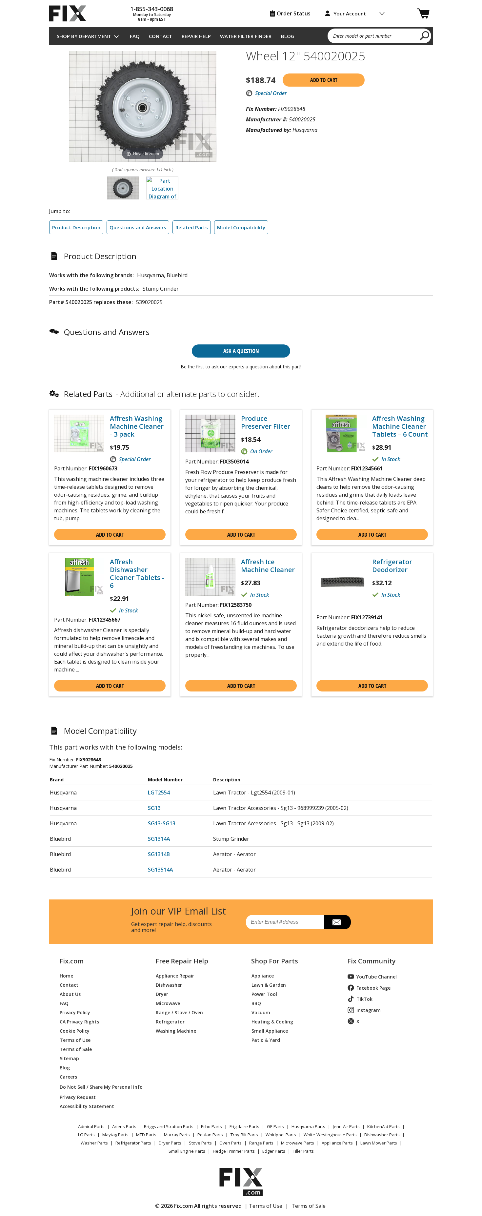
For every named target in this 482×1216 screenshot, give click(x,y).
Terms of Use (75, 1040)
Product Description (76, 227)
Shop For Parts (274, 961)
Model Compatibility (241, 227)
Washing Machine (176, 1030)
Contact (160, 36)
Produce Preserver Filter (265, 422)
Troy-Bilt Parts (244, 1135)
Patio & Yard (265, 1040)
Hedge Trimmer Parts (234, 1151)
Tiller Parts (303, 1151)
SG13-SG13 (161, 823)
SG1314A (159, 838)
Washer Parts (94, 1143)
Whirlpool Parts (281, 1135)
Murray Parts (177, 1135)
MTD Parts (146, 1135)
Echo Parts (211, 1126)
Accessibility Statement (87, 1106)
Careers (68, 1076)
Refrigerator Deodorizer (392, 566)
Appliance (262, 975)
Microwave (168, 1003)
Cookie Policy (75, 1030)
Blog (287, 36)
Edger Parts (273, 1151)
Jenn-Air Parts (346, 1126)
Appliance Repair (175, 975)
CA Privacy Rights (79, 1021)
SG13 (154, 808)
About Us (70, 994)
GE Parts (275, 1126)
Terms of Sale (76, 1049)
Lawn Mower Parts (378, 1143)
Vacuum (260, 1012)
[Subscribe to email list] (337, 922)
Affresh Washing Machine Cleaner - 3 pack (137, 426)
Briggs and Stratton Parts (168, 1126)
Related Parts (191, 227)
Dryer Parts (170, 1143)
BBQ (256, 1003)
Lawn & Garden (268, 984)
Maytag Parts (115, 1135)
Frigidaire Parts (244, 1126)
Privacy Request (78, 1097)
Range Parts (261, 1143)
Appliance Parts (337, 1143)
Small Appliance (269, 1030)
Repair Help (196, 36)
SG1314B (159, 854)
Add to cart (323, 80)
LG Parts (86, 1135)
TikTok (364, 999)
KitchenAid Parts (383, 1126)
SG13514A (160, 869)
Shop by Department (84, 36)
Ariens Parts (124, 1126)
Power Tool (264, 994)
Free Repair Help (181, 961)
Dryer (162, 994)
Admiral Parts (91, 1126)
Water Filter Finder (245, 36)
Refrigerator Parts (133, 1143)
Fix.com (71, 961)
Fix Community (371, 961)
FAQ (135, 36)
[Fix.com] (70, 13)
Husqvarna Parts (308, 1126)
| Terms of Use (263, 1205)
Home (66, 975)
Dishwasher (169, 984)
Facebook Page (373, 988)
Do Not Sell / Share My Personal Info (98, 1087)
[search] (424, 35)
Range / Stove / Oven (179, 1012)
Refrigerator (170, 1021)
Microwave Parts (297, 1143)
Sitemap (69, 1058)
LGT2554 (159, 792)
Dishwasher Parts (382, 1135)
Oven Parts (230, 1143)
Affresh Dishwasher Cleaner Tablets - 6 (137, 573)
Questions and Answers (138, 227)
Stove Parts (200, 1143)
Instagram (368, 1010)
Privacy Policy (75, 1012)
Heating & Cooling (272, 1021)
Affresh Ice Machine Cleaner (268, 566)
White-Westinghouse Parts (330, 1135)
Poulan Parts (210, 1135)
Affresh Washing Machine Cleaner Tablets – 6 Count (400, 426)
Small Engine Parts (187, 1151)
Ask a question (241, 351)
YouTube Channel (376, 977)
